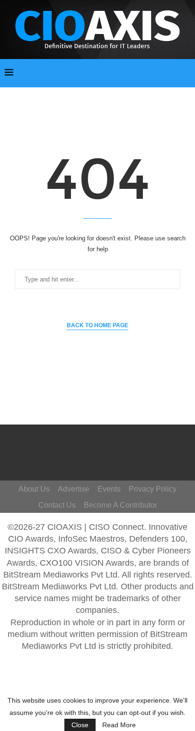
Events (109, 489)
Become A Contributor (120, 505)
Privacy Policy (153, 489)
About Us (34, 489)
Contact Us (57, 505)
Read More (119, 725)
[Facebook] (100, 443)
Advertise (73, 489)
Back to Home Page (97, 325)
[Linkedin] (109, 457)
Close (80, 725)
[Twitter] (113, 443)
